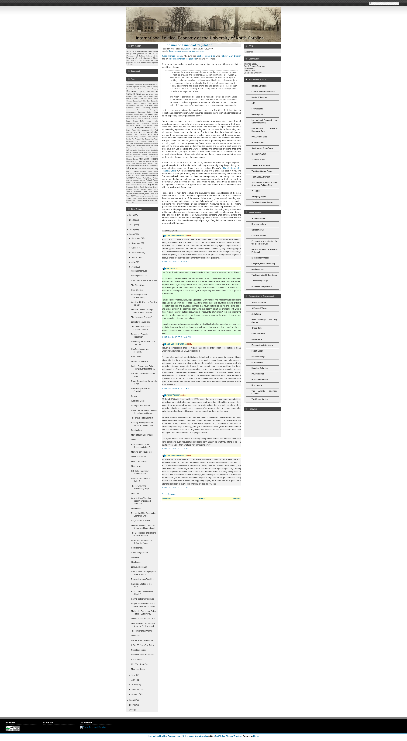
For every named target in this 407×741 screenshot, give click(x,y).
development (131, 112)
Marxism (141, 166)
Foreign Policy (140, 139)
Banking (155, 86)
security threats (140, 189)
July (133, 262)
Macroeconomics (132, 166)
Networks (138, 173)
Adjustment (138, 84)
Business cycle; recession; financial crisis (186, 51)
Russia (142, 187)
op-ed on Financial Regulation (182, 59)
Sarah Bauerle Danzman (176, 235)
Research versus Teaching (142, 579)
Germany (129, 143)
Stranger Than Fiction (140, 406)
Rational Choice (142, 185)
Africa (153, 84)
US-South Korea (141, 200)
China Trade (148, 99)
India (149, 152)
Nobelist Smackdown (150, 173)
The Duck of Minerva (261, 165)
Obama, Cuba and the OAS (143, 619)
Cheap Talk (257, 328)
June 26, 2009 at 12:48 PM (176, 337)
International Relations (148, 159)
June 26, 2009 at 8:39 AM (176, 262)
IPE (136, 161)
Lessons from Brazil (139, 361)
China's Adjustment (139, 553)
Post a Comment (169, 494)
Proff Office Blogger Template (228, 736)
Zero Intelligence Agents (262, 202)
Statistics (129, 194)
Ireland (148, 161)
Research (129, 187)
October (135, 248)
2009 (131, 234)
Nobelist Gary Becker (231, 56)
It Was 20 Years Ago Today (142, 645)
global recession (139, 143)
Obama (137, 176)
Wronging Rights (259, 197)
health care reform (152, 146)
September (136, 253)
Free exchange (258, 357)
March (134, 685)
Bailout (149, 86)
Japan (128, 163)
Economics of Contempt (262, 345)
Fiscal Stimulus (152, 137)
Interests (145, 154)
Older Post (236, 499)
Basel (137, 89)
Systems (146, 194)
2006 (131, 710)
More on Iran (136, 466)
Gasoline (135, 557)
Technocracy (139, 196)
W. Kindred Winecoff (252, 73)
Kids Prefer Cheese (260, 258)
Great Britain (135, 146)
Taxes (128, 196)
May (133, 675)
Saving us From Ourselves (142, 599)
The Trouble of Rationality (142, 418)
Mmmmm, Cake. (138, 669)
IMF (127, 150)
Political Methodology (143, 178)
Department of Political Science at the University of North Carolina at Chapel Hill (142, 58)
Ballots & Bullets (259, 86)
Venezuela (150, 200)
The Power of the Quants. (142, 631)
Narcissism (130, 173)
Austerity (143, 86)
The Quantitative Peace (262, 171)
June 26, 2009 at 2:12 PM (176, 388)
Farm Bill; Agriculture (140, 130)
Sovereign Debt (140, 191)
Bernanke (143, 89)
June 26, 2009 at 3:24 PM (176, 488)
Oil (141, 176)
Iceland (148, 148)
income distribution (152, 150)
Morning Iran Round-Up (141, 452)
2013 (131, 215)
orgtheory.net (258, 269)
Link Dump (136, 508)
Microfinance (154, 166)
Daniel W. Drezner (260, 97)
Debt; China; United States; (149, 105)
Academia (130, 84)
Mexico (147, 166)
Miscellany (133, 168)
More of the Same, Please (142, 435)
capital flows (137, 96)
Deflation (155, 107)
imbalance (155, 148)
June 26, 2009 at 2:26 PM (176, 449)
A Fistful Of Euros (259, 308)
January (135, 694)
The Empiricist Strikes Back (264, 275)
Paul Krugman (258, 374)
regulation (153, 184)
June (133, 267)
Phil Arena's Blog (259, 137)
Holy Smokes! (137, 290)
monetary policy (145, 169)
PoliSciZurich (257, 142)
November (136, 243)
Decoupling (146, 107)
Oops (133, 440)
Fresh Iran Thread (139, 461)
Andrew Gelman (259, 218)
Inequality (155, 152)
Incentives (141, 150)
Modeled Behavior (260, 368)
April (133, 680)
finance (142, 132)
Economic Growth (144, 119)
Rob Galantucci (250, 68)
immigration (133, 150)
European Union (142, 127)
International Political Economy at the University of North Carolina (178, 736)
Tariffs (152, 194)
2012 (131, 220)
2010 (131, 229)
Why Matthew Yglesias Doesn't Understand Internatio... (141, 501)
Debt (137, 105)
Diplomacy (141, 112)
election (135, 121)
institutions (136, 154)
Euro (143, 125)
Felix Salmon (257, 351)
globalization (149, 143)
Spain (150, 191)
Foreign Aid (130, 139)
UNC (145, 198)
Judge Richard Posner (172, 56)
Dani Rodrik (257, 339)
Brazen (134, 396)
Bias (149, 89)
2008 (131, 700)
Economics (154, 119)
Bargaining (129, 89)
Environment (130, 123)
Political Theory (152, 180)
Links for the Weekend (140, 322)
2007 (131, 705)
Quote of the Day (138, 457)
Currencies (154, 101)
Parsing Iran (136, 430)
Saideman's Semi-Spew (262, 148)
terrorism (155, 196)
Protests (144, 182)
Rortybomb (257, 385)
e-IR (253, 103)
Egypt (128, 121)
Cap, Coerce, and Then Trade (144, 280)
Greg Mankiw (257, 362)
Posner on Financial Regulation (189, 45)
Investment (130, 161)
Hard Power (136, 357)
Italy (156, 161)
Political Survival (139, 180)
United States (130, 200)
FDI (152, 130)
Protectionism (136, 182)
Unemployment (153, 198)
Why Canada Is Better (140, 521)
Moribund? (136, 493)
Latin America (148, 163)
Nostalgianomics (138, 650)
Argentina (136, 86)
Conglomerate (258, 230)
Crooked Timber (259, 235)
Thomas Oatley (250, 64)
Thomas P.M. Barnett (261, 177)
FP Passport (257, 109)
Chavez (134, 99)
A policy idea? (137, 659)
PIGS (144, 176)
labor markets (137, 163)
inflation (128, 154)
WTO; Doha (130, 202)
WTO (156, 200)
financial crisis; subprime (136, 134)
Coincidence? (137, 548)
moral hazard (153, 171)
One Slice (135, 636)
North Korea (130, 176)
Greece (143, 146)
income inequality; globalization (136, 152)
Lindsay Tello (249, 71)
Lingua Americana (139, 567)
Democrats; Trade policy (147, 110)
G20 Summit (143, 141)
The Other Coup (138, 285)
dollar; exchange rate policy (136, 116)
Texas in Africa (258, 160)
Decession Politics (133, 107)
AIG (157, 84)
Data (133, 105)
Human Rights (140, 148)
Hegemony (130, 148)
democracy (130, 110)
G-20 (136, 141)
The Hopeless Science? (141, 317)
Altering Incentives (139, 271)
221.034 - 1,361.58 (139, 664)
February (135, 689)
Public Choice (153, 182)
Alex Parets (170, 268)
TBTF (133, 196)
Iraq (144, 161)
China (140, 99)
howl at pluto (257, 114)
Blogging (155, 89)
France (147, 139)
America (129, 86)
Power (128, 182)
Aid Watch (256, 314)
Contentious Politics (139, 101)
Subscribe (249, 52)
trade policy (137, 198)
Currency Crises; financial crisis (139, 103)
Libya (156, 163)
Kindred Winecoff (172, 395)
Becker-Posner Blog (206, 56)
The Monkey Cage (260, 281)
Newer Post (167, 499)
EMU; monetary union (149, 121)
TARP (156, 194)
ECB (148, 116)
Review (136, 187)
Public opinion (131, 185)
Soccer (150, 189)
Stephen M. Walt (259, 154)
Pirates (148, 176)
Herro (256, 736)
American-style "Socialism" (142, 655)
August (134, 257)
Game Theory (153, 141)
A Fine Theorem (259, 302)
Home (202, 499)
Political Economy (260, 379)
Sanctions (148, 187)
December (136, 238)
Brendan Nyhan (259, 224)
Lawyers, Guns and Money (263, 263)
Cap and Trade (147, 94)
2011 (131, 225)
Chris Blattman (258, 334)
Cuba (148, 101)
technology (148, 196)
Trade (128, 198)
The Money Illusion (260, 399)
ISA (153, 161)
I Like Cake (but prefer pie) (142, 640)
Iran (140, 161)
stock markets (138, 194)
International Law (141, 157)
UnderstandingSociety (262, 286)
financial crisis (152, 132)
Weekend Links (138, 401)
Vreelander (256, 191)
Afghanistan (147, 84)
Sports (156, 191)
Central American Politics (263, 92)
